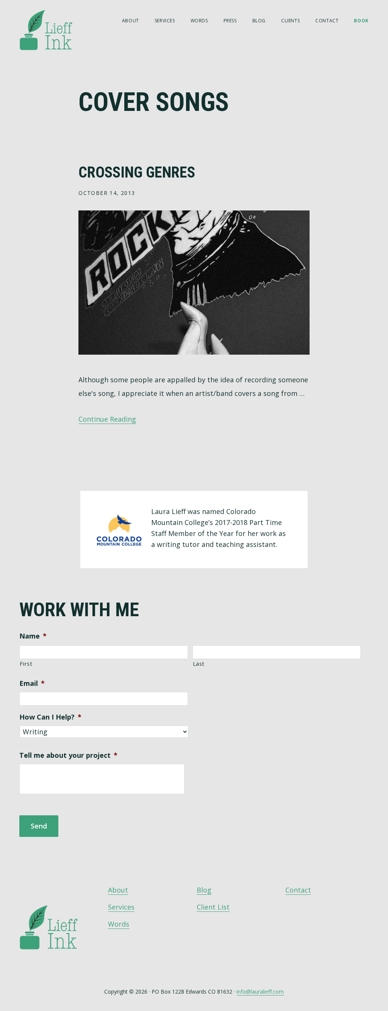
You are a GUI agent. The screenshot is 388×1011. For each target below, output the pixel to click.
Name (33, 636)
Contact (298, 889)
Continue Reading (107, 419)
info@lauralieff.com (260, 991)
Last (199, 663)
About (118, 889)
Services (121, 906)
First (26, 663)
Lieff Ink (57, 29)
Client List (213, 906)
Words (118, 923)
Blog (204, 889)
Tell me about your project (68, 755)
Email (32, 683)
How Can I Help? (50, 717)
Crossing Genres (136, 172)
